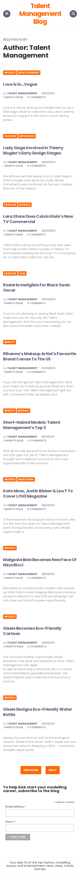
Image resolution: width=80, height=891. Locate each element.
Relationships (28, 72)
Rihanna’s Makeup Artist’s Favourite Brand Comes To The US (39, 356)
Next (53, 770)
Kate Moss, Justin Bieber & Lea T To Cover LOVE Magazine (38, 493)
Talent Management (22, 93)
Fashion (10, 136)
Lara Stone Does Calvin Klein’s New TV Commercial (38, 218)
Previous (31, 770)
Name (10, 822)
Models (9, 72)
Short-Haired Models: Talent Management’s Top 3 (31, 424)
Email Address (15, 807)
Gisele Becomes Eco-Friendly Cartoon (32, 630)
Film (22, 273)
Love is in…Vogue (20, 84)
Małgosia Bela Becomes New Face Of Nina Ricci (40, 562)
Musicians (26, 136)
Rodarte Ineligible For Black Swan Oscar (36, 287)
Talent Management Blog (40, 13)
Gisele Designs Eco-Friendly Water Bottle (37, 711)
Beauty (9, 342)
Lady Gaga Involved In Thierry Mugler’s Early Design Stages (33, 150)
